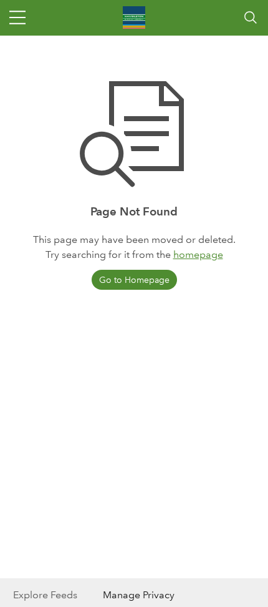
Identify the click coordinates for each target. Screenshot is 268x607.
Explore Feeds (45, 595)
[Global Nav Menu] (17, 17)
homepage (198, 254)
